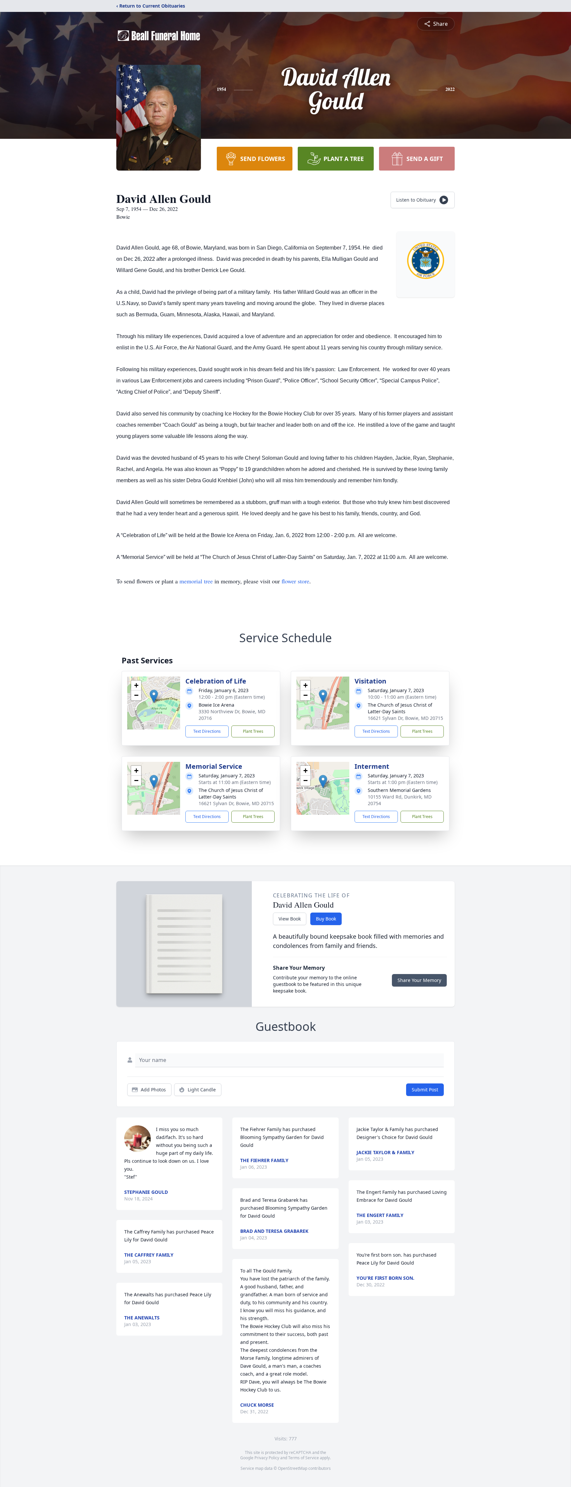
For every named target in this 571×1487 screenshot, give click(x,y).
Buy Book (326, 919)
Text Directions (207, 731)
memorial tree (196, 581)
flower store (295, 581)
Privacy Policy (266, 1458)
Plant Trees (253, 731)
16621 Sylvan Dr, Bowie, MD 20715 (405, 718)
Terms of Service (303, 1458)
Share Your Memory (419, 980)
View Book (290, 919)
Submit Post (425, 1089)
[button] (154, 696)
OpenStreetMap (292, 1468)
